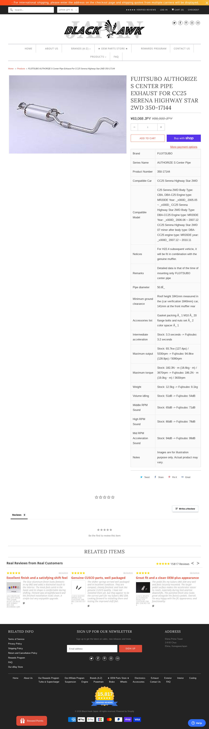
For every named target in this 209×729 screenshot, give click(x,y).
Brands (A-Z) (96, 678)
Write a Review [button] (187, 508)
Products (21, 69)
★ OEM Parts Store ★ (118, 678)
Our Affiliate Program (74, 678)
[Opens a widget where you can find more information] (197, 723)
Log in (164, 9)
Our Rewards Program (48, 678)
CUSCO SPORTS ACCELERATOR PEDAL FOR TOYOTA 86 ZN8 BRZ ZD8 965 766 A (143, 600)
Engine (84, 682)
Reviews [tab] (16, 514)
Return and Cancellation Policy (22, 653)
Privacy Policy (15, 643)
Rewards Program (16, 658)
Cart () (179, 9)
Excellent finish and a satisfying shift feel (37, 578)
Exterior (168, 678)
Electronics (140, 678)
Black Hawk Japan (90, 711)
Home (15, 678)
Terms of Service (16, 639)
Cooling (192, 678)
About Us (28, 678)
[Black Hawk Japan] (104, 30)
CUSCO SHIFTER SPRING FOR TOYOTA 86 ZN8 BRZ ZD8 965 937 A (78, 599)
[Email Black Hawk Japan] (198, 22)
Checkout (193, 9)
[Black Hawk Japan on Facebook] (180, 22)
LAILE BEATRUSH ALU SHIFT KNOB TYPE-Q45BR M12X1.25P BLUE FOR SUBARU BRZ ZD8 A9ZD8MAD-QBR (13, 601)
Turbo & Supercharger (49, 682)
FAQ (10, 662)
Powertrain (99, 682)
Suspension (70, 682)
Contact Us (155, 682)
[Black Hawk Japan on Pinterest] (186, 22)
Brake (112, 682)
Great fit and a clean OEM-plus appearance (167, 578)
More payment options (183, 147)
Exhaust (155, 678)
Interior (180, 678)
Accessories (139, 682)
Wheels (123, 682)
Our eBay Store (15, 667)
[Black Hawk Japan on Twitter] (174, 22)
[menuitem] (25, 48)
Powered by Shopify (125, 711)
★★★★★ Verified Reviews (141, 9)
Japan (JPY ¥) (66, 9)
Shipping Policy (15, 648)
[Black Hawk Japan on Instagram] (192, 22)
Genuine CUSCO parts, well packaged (98, 578)
